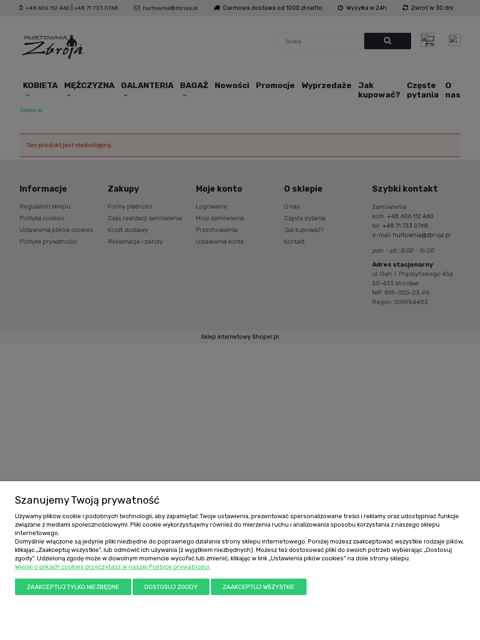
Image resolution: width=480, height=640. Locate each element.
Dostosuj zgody (171, 586)
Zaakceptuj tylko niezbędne (73, 586)
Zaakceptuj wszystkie (259, 586)
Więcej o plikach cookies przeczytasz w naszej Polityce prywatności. (112, 566)
